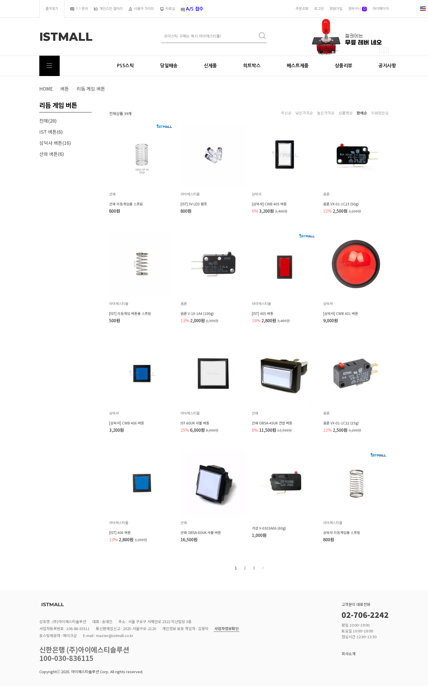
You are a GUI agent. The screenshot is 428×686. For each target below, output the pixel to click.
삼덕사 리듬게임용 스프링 (341, 532)
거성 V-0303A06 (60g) (269, 528)
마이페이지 (381, 8)
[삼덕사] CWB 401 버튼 (340, 313)
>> (262, 568)
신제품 (210, 66)
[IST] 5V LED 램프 (194, 204)
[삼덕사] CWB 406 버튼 (126, 423)
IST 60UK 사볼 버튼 (195, 423)
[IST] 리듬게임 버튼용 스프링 (130, 313)
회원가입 (336, 8)
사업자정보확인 (226, 628)
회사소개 (349, 653)
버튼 (64, 88)
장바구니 (356, 8)
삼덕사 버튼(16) (55, 143)
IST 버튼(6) (51, 132)
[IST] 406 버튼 (120, 532)
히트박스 (252, 66)
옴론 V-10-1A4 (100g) (197, 313)
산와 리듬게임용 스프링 (126, 204)
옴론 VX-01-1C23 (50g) (341, 204)
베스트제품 (298, 66)
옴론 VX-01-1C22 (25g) (341, 423)
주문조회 (302, 8)
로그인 (319, 8)
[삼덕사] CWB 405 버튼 (269, 204)
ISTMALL (66, 37)
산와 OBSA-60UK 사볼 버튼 (201, 532)
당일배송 (169, 66)
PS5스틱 (125, 66)
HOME (46, 88)
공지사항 (387, 66)
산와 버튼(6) (51, 154)
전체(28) (48, 121)
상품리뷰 (343, 66)
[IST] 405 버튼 (262, 313)
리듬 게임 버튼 (91, 88)
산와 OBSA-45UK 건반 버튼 (272, 423)
